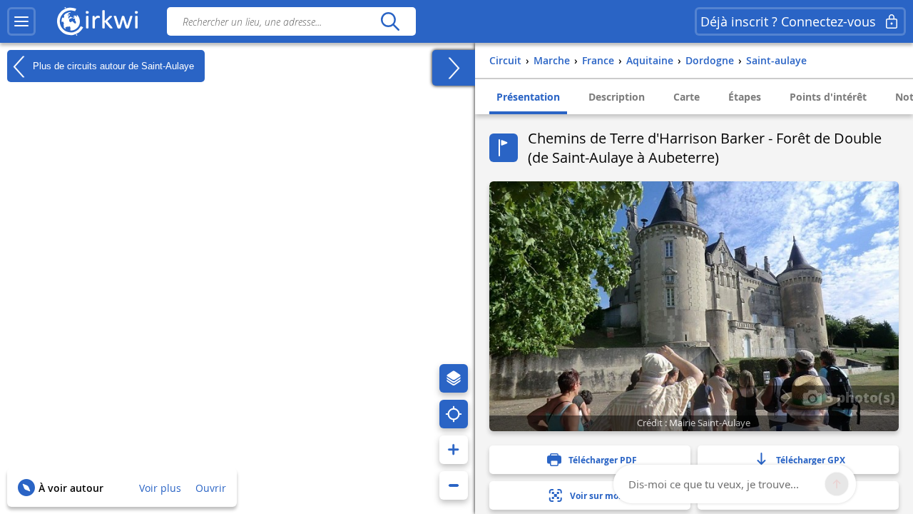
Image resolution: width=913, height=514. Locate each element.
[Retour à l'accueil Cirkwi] (97, 21)
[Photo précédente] (759, 397)
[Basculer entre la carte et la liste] (453, 68)
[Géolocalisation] (453, 414)
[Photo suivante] (785, 397)
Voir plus (160, 488)
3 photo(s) (858, 397)
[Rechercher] (390, 21)
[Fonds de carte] (453, 378)
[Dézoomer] (453, 485)
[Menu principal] (21, 21)
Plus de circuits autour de (112, 65)
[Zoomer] (453, 449)
